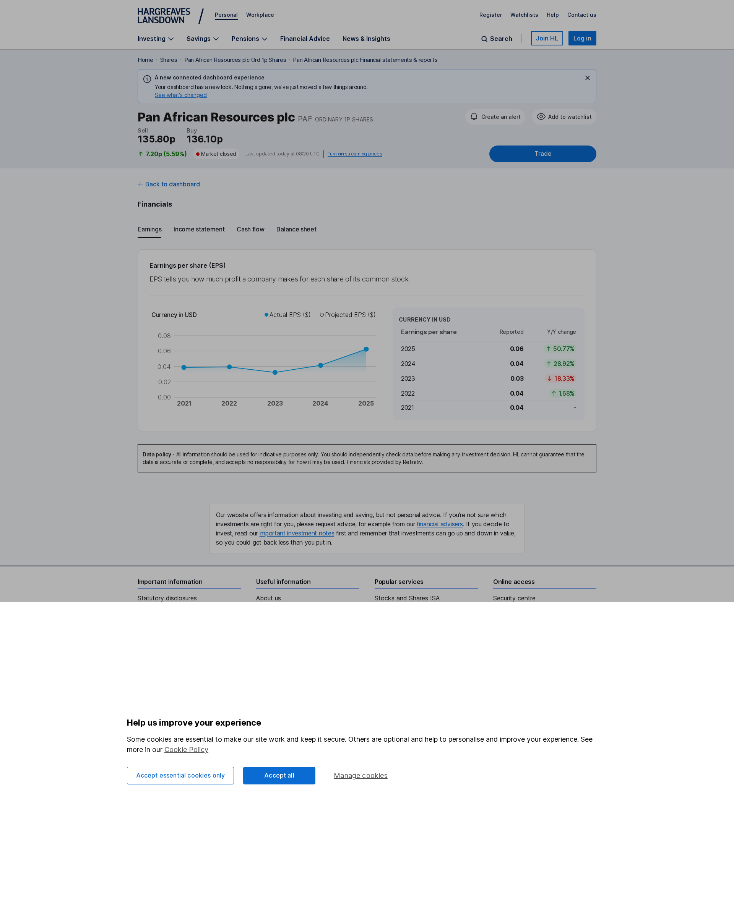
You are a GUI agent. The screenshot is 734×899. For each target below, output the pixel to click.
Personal (226, 14)
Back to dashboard (172, 184)
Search (501, 38)
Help (553, 14)
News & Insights (366, 38)
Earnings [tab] (149, 229)
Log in (582, 38)
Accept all (279, 775)
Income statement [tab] (199, 229)
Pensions (245, 38)
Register (490, 14)
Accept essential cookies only (180, 775)
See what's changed (181, 95)
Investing (152, 38)
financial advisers (440, 524)
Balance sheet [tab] (296, 229)
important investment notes (297, 533)
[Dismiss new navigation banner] (587, 78)
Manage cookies (361, 775)
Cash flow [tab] (250, 229)
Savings (199, 38)
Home (145, 59)
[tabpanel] (367, 340)
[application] (266, 363)
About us (268, 598)
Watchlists (524, 14)
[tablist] (367, 229)
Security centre (514, 598)
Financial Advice (305, 38)
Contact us (581, 14)
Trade (542, 153)
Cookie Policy (186, 749)
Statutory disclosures (167, 598)
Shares (168, 59)
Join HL (547, 38)
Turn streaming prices (355, 154)
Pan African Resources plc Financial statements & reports (365, 59)
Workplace (260, 14)
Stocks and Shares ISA (407, 598)
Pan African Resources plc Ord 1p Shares (235, 59)
